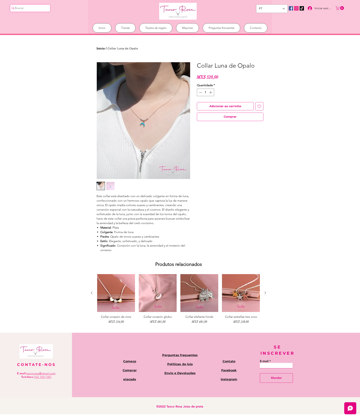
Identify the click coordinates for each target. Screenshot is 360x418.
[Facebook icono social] (291, 8)
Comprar (130, 370)
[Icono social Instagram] (296, 8)
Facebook (229, 370)
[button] (340, 8)
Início (101, 48)
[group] (178, 301)
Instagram (229, 379)
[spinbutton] (205, 92)
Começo (129, 361)
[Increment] (211, 92)
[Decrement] (200, 92)
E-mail (264, 361)
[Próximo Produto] (265, 293)
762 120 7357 (43, 377)
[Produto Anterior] (91, 293)
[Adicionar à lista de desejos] (259, 106)
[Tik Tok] (302, 8)
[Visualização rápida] (116, 293)
